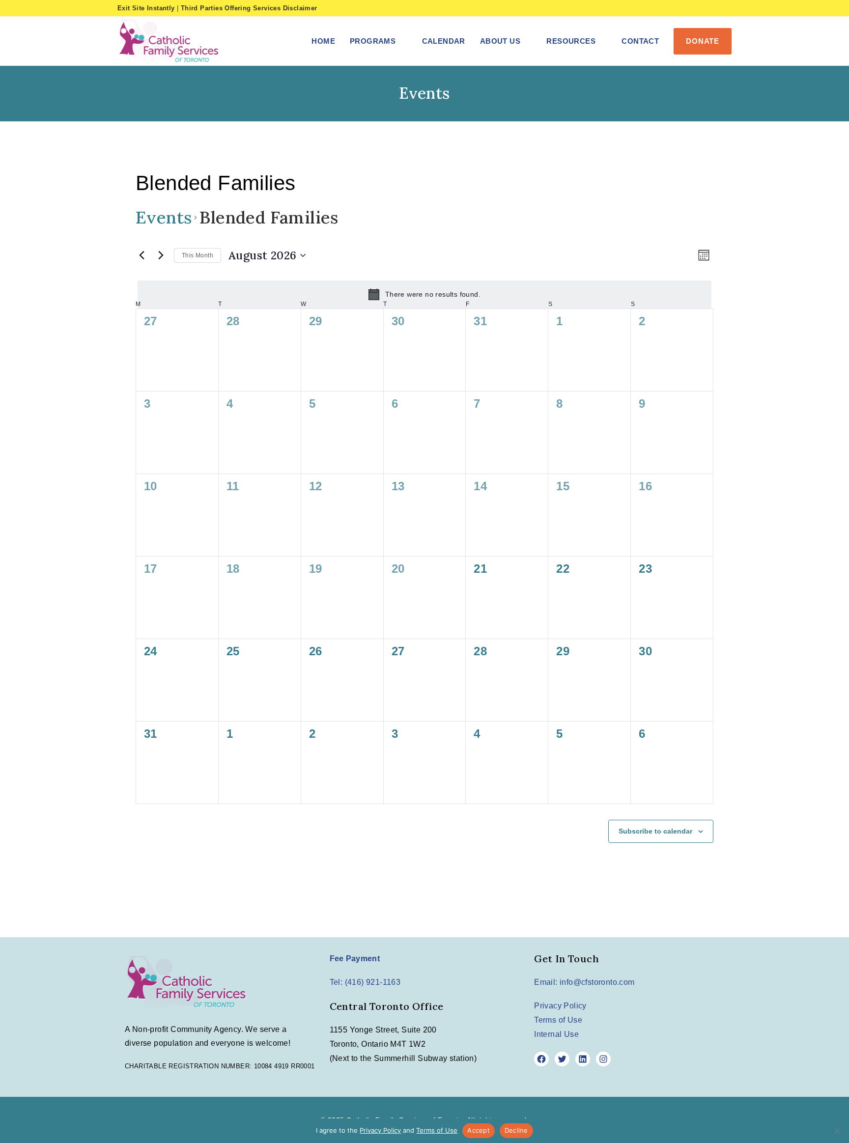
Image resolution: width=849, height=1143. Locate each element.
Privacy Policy (560, 1006)
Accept (478, 1130)
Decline (516, 1130)
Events (164, 217)
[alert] (424, 294)
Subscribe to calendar (655, 831)
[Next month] (161, 255)
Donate (702, 41)
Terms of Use (558, 1020)
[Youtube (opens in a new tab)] (726, 8)
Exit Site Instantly (146, 8)
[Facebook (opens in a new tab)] (697, 8)
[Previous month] (141, 255)
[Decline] (837, 1131)
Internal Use (556, 1034)
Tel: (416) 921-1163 (365, 982)
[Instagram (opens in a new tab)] (712, 8)
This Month (197, 255)
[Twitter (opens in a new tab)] (680, 8)
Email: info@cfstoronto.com (584, 982)
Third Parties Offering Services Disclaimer (249, 8)
